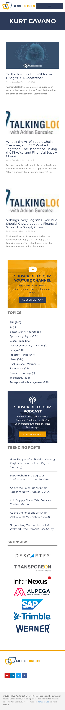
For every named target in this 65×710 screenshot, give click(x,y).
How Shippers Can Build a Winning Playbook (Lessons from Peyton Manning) (32, 463)
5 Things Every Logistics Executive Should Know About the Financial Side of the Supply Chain (31, 223)
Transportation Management (26, 382)
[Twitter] (18, 675)
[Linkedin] (13, 675)
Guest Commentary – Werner (27, 345)
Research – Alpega (20, 373)
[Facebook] (24, 675)
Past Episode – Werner (23, 364)
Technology (16, 377)
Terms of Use (43, 701)
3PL (12, 322)
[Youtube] (7, 675)
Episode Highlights (21, 336)
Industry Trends (19, 355)
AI (11, 327)
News (13, 359)
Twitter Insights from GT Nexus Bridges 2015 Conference (29, 76)
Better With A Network (23, 331)
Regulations (17, 368)
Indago (14, 350)
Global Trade (17, 341)
